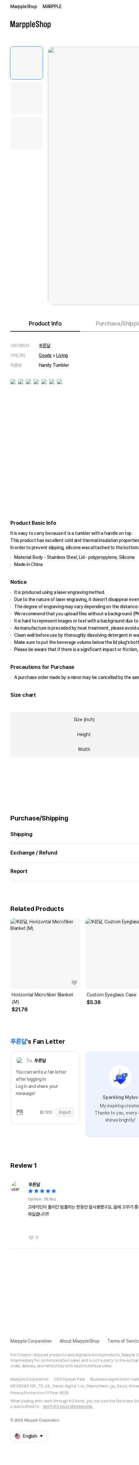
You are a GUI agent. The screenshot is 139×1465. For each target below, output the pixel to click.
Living (62, 355)
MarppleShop (23, 6)
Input (65, 1112)
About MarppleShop (79, 1341)
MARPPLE (52, 6)
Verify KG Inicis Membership (68, 1406)
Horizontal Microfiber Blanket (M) (42, 998)
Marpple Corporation (31, 1341)
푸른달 (44, 345)
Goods (45, 355)
